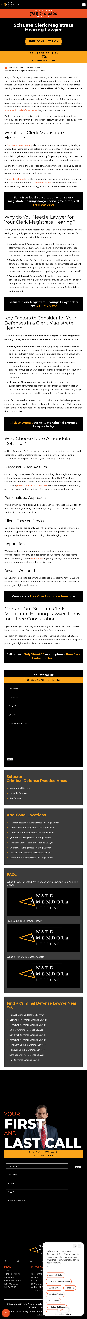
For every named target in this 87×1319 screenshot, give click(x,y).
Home (6, 68)
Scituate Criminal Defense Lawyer (25, 68)
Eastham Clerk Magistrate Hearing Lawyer (31, 857)
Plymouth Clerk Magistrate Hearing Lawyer (32, 832)
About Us (9, 1277)
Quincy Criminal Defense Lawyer (26, 1030)
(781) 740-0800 (43, 14)
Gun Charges (38, 1287)
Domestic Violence (41, 1281)
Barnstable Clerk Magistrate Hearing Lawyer (32, 827)
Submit (10, 759)
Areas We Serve (12, 1281)
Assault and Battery (20, 788)
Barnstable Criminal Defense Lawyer (28, 1020)
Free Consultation (43, 41)
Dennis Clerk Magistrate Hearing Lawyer (30, 848)
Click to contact (21, 422)
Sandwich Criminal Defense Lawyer (28, 1035)
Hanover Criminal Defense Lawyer (27, 1050)
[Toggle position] (75, 1246)
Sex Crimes (15, 798)
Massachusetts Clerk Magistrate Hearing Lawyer (34, 823)
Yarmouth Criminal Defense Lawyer (28, 1040)
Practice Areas (12, 1274)
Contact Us (10, 1287)
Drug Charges (39, 1284)
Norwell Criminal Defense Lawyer (27, 1015)
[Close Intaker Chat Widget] (79, 1246)
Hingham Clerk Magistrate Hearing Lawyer (31, 843)
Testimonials (11, 1284)
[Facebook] (5, 1261)
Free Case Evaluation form (49, 596)
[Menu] (84, 4)
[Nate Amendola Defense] (10, 5)
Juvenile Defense (18, 793)
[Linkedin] (31, 1261)
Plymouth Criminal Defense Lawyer (28, 1025)
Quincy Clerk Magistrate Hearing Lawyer (30, 837)
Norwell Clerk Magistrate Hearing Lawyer (30, 852)
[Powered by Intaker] (67, 1314)
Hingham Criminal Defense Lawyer (27, 1045)
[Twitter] (18, 1261)
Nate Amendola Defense (34, 1304)
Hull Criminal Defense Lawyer (25, 1060)
